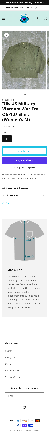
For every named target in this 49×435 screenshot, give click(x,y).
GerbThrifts (20, 430)
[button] (3, 18)
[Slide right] (31, 95)
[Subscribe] (40, 396)
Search (9, 350)
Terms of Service (14, 377)
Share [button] (9, 203)
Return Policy (12, 370)
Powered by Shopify (32, 430)
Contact (9, 364)
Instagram (10, 357)
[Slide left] (18, 95)
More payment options (24, 167)
